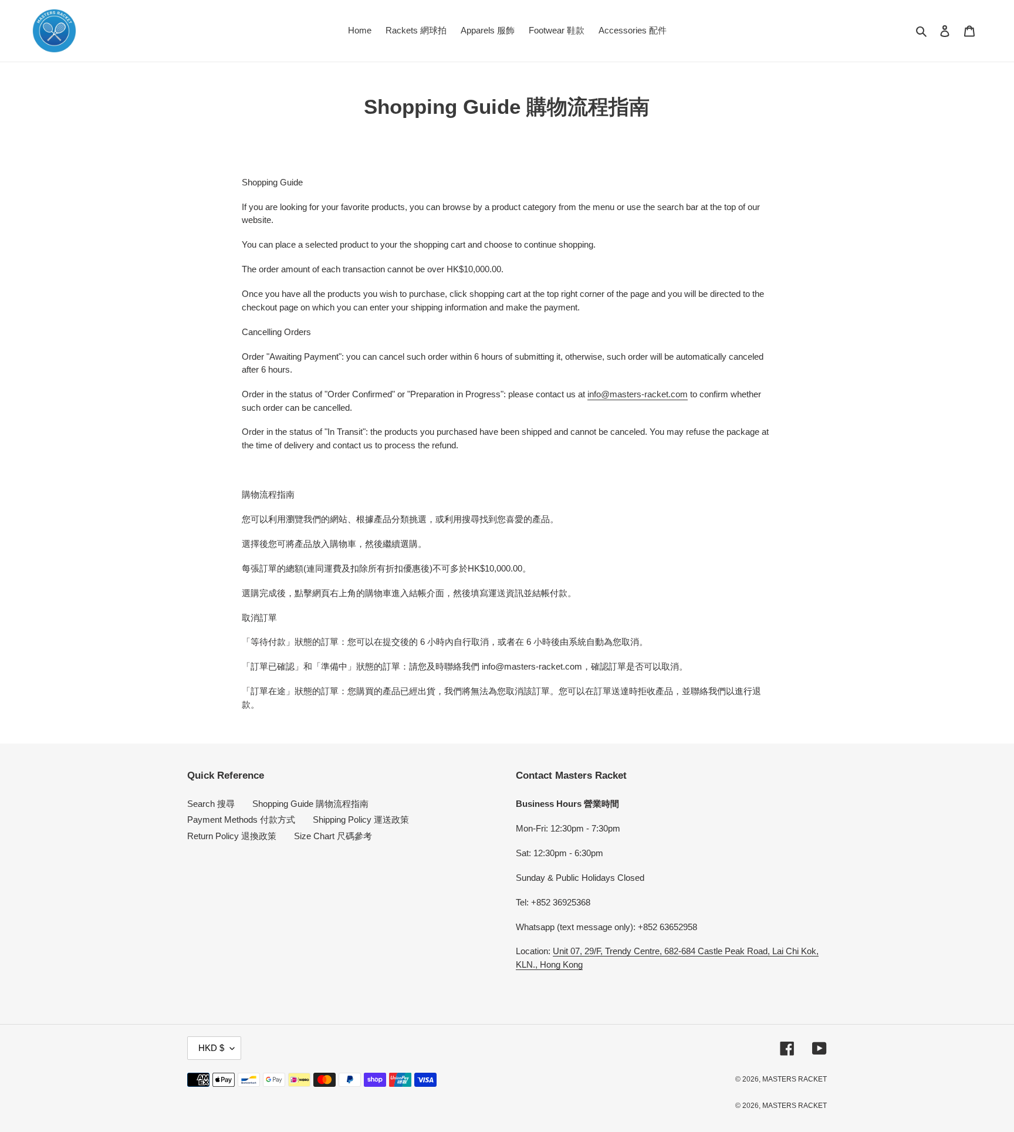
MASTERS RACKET (794, 1079)
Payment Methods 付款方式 (241, 819)
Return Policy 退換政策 (231, 836)
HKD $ (211, 1048)
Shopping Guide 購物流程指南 (310, 804)
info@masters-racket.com (637, 394)
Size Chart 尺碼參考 (333, 836)
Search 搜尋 (211, 804)
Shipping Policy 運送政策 (361, 819)
